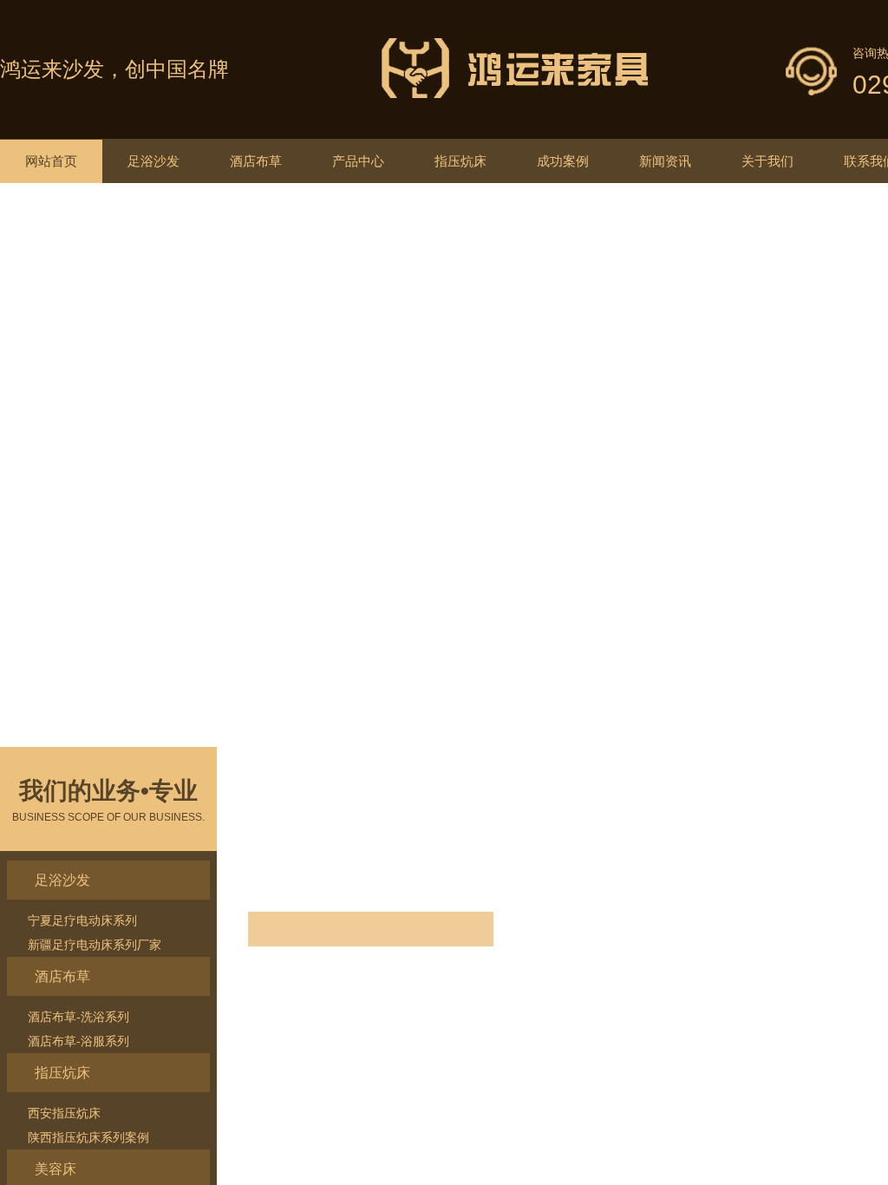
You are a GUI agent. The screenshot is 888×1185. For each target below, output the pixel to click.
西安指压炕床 (64, 1113)
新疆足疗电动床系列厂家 (94, 945)
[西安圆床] (444, 434)
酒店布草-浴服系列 (78, 1041)
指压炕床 (460, 161)
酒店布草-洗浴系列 (78, 1017)
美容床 (55, 1169)
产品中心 (358, 161)
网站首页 (51, 161)
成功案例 (563, 161)
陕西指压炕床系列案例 (88, 1137)
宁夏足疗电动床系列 (82, 920)
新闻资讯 (665, 161)
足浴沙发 (153, 161)
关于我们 (767, 161)
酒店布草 (256, 161)
